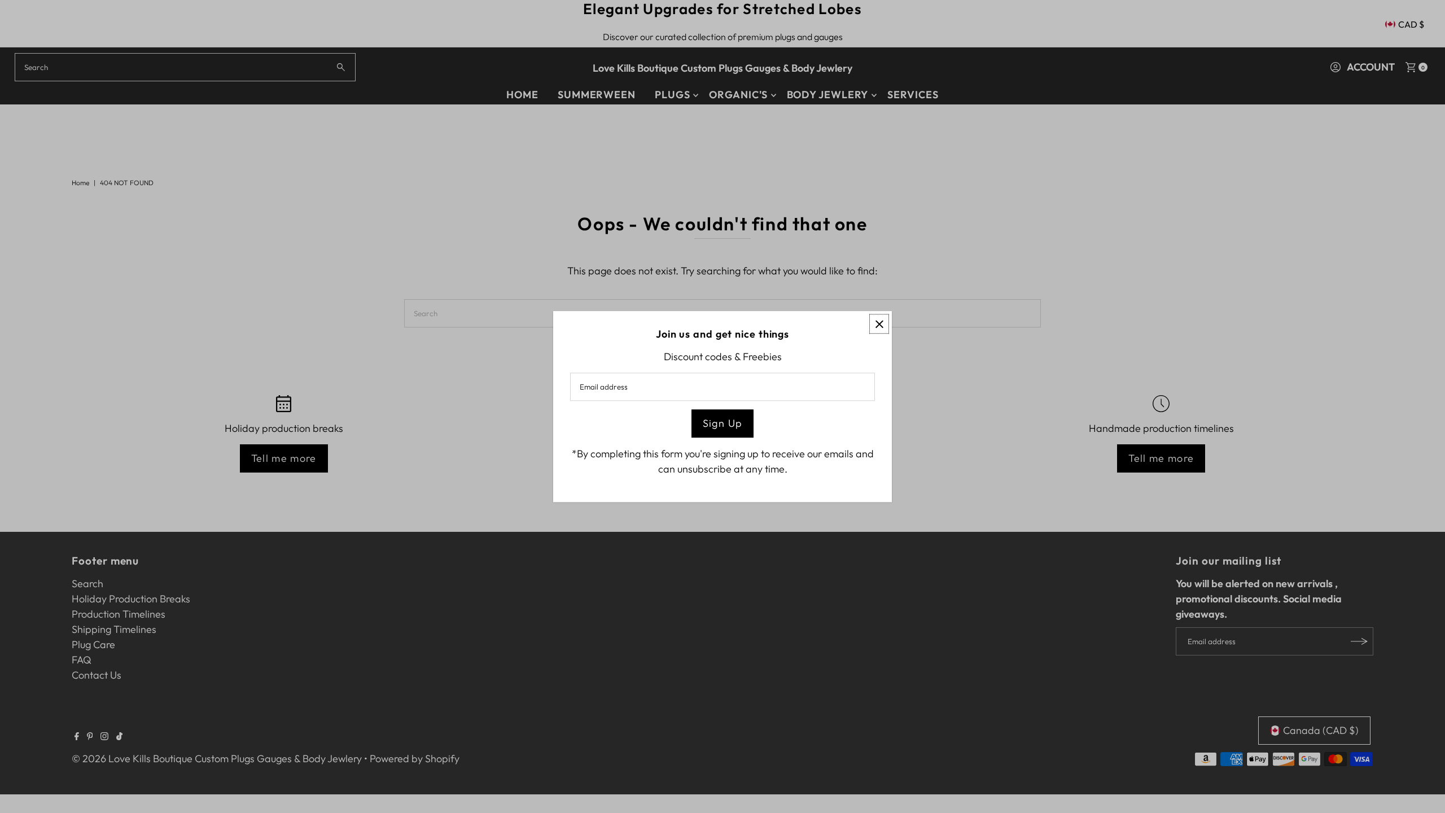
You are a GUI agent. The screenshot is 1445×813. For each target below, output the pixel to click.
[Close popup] (879, 324)
